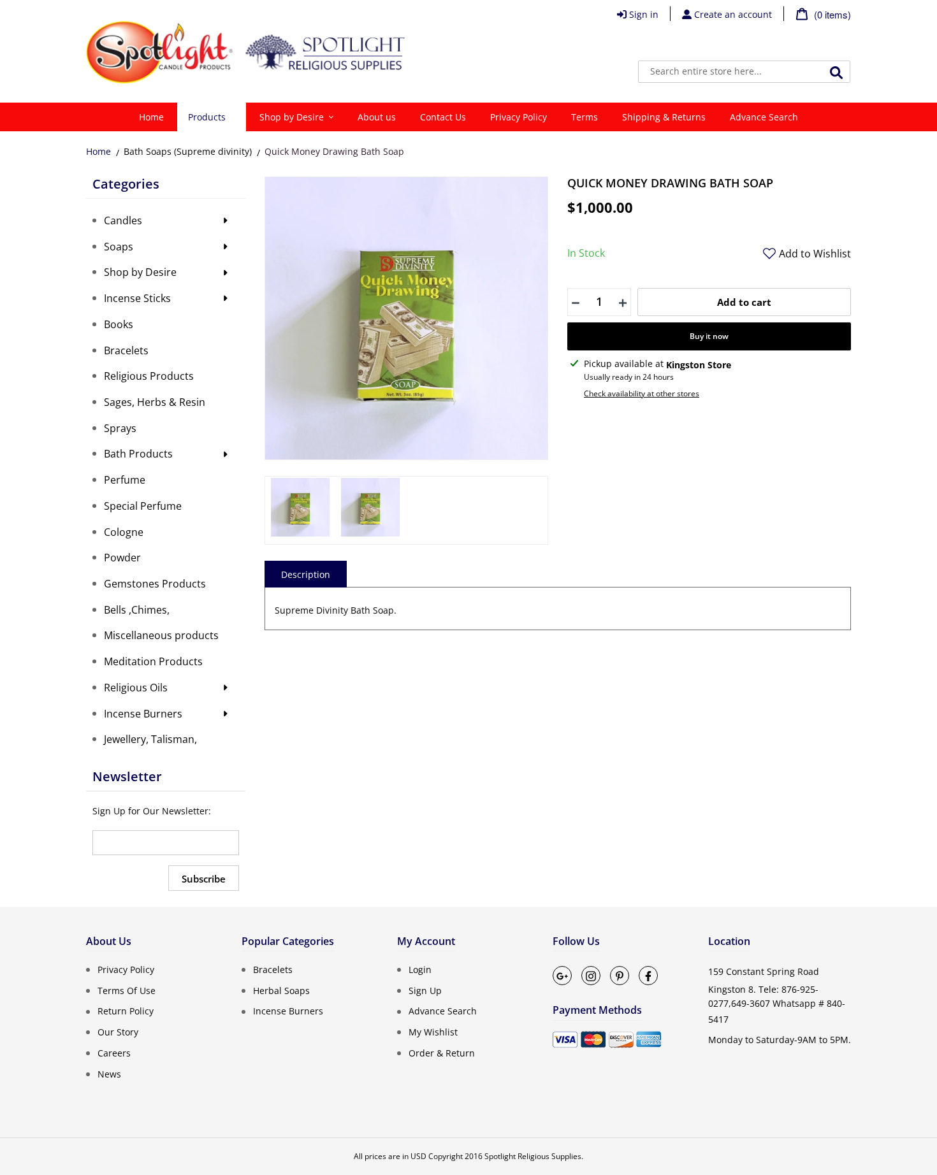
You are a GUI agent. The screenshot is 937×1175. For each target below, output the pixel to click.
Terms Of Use (127, 990)
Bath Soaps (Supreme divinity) (188, 151)
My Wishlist (433, 1032)
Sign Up (425, 990)
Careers (114, 1053)
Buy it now (709, 336)
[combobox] (744, 72)
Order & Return (442, 1053)
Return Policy (126, 1011)
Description (305, 574)
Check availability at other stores (641, 393)
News (109, 1073)
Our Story (118, 1032)
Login (420, 969)
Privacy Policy (126, 969)
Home (98, 151)
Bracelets (273, 969)
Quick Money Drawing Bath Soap (334, 151)
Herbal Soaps (281, 990)
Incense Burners (288, 1011)
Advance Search (443, 1011)
